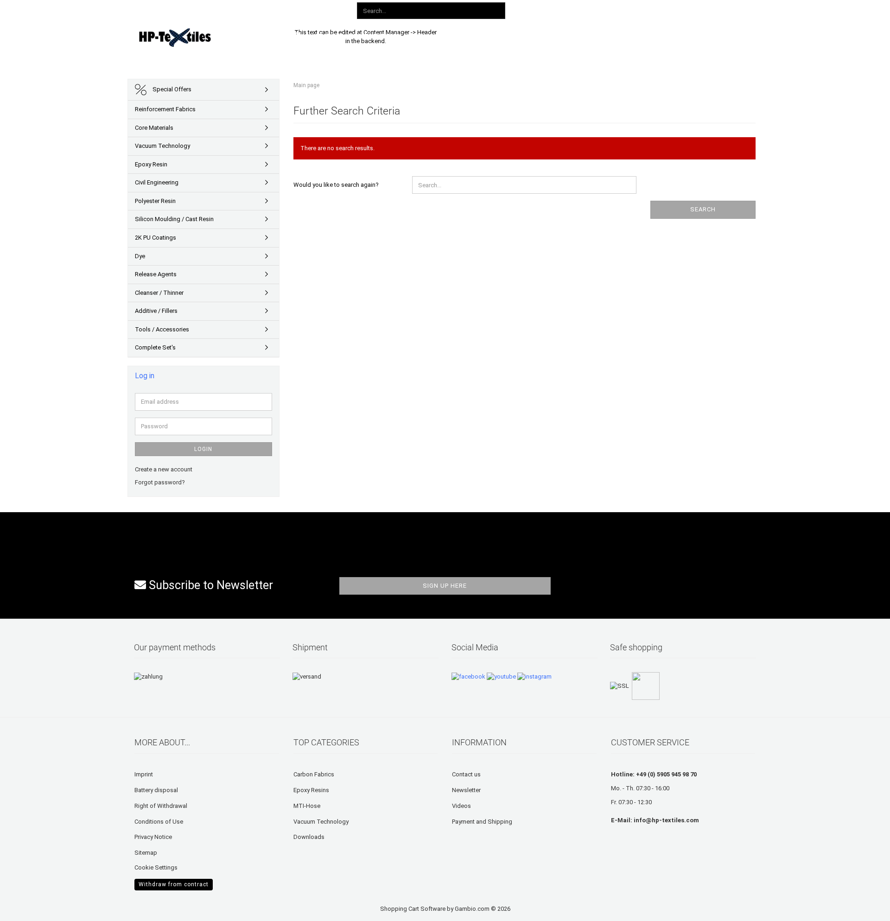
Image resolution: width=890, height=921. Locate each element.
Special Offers (171, 89)
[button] (583, 9)
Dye (140, 256)
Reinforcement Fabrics (165, 109)
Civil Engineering (156, 182)
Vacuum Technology (162, 145)
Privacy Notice (153, 836)
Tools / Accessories (162, 329)
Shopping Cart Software (412, 908)
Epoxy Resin (151, 164)
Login (203, 449)
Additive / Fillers (156, 310)
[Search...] (496, 11)
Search (703, 209)
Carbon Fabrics (313, 774)
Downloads (432, 35)
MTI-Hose (306, 805)
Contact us (466, 774)
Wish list (657, 9)
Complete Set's (155, 347)
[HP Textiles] (207, 37)
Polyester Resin (155, 200)
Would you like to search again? (336, 184)
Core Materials (154, 127)
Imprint (143, 774)
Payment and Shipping (482, 821)
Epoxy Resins (311, 790)
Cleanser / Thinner (159, 292)
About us (585, 35)
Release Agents (156, 274)
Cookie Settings (156, 867)
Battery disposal (156, 790)
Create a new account (163, 469)
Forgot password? (160, 482)
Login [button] (617, 9)
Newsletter (466, 790)
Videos (461, 805)
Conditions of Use (158, 821)
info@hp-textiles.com (666, 820)
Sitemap (145, 852)
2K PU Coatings (155, 237)
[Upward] (25, 907)
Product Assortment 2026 (358, 35)
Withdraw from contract (174, 884)
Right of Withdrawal (160, 805)
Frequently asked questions (510, 35)
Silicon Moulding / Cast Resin (174, 219)
